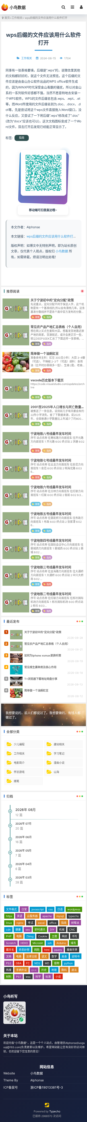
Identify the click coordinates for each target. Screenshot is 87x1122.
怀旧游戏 (19, 772)
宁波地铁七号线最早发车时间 (51, 460)
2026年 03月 (23, 877)
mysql (60, 916)
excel (41, 922)
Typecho (54, 1111)
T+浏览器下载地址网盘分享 (40, 679)
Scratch (11, 943)
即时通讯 (40, 929)
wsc (28, 976)
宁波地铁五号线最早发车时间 (51, 514)
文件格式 (11, 909)
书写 (74, 936)
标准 (48, 976)
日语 (60, 909)
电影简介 (19, 762)
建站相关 (59, 744)
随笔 (37, 317)
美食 (64, 956)
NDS (37, 963)
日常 (24, 909)
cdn (8, 929)
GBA (18, 963)
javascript (37, 909)
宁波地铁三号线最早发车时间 (51, 567)
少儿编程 (19, 744)
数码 (64, 970)
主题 (54, 936)
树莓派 (75, 922)
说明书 (76, 956)
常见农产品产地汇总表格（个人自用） (57, 327)
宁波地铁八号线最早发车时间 (51, 433)
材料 (8, 976)
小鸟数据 (62, 251)
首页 (7, 18)
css (50, 909)
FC (28, 963)
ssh (50, 943)
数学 (54, 956)
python (68, 963)
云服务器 (32, 916)
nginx (20, 922)
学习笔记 (59, 753)
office (52, 922)
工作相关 (17, 18)
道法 (74, 970)
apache (47, 916)
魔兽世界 (72, 949)
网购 (36, 949)
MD (47, 963)
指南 (21, 137)
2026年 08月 (25, 810)
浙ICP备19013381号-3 (46, 1087)
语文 (44, 956)
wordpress (73, 909)
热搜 (8, 970)
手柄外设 (21, 970)
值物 (56, 963)
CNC (72, 929)
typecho (73, 916)
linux (9, 922)
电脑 (19, 936)
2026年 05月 (23, 850)
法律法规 (31, 956)
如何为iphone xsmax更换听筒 (42, 655)
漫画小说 (59, 762)
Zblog (29, 936)
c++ (34, 970)
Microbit (38, 943)
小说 (58, 976)
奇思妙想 (24, 949)
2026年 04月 (23, 864)
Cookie (42, 936)
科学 (38, 976)
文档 (8, 956)
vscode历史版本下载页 (47, 380)
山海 (56, 772)
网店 (64, 936)
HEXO (24, 943)
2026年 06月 (23, 837)
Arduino (61, 943)
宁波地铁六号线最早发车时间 (51, 487)
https (9, 916)
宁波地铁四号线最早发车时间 (51, 540)
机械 (61, 929)
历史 (44, 970)
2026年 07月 (23, 823)
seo (27, 929)
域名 (73, 943)
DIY (52, 929)
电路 (18, 956)
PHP (9, 936)
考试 (30, 922)
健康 (18, 929)
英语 (19, 916)
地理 (54, 970)
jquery (58, 949)
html (47, 949)
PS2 (8, 963)
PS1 (18, 976)
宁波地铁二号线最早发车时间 (51, 594)
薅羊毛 (10, 949)
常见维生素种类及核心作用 (40, 667)
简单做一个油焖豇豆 (45, 353)
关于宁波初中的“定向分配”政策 (52, 300)
